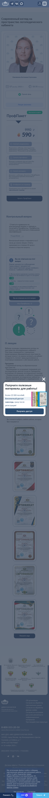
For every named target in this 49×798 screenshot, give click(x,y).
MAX (23, 795)
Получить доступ (24, 411)
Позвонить (6, 795)
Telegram (39, 795)
